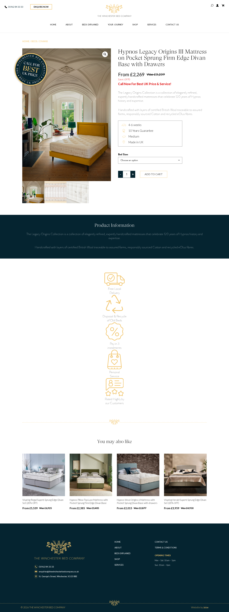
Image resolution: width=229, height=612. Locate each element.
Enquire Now (41, 7)
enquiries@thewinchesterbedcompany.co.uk (59, 571)
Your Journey (115, 24)
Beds (34, 41)
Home (53, 24)
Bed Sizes (123, 154)
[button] (105, 54)
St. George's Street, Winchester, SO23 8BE (58, 576)
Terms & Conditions (166, 547)
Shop (135, 24)
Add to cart (154, 174)
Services (151, 24)
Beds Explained (90, 24)
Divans (43, 41)
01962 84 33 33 (15, 7)
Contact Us (172, 24)
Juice (205, 607)
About (69, 24)
